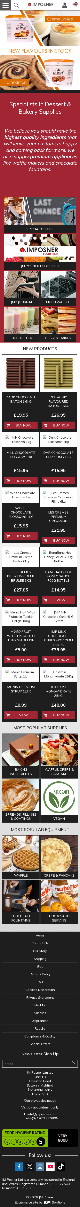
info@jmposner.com (41, 1114)
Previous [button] (5, 50)
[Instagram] (40, 1166)
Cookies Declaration (40, 990)
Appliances (40, 1021)
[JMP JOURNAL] (21, 284)
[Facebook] (19, 1166)
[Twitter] (29, 1166)
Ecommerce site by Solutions (40, 1202)
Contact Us (40, 943)
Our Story (40, 951)
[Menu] (5, 5)
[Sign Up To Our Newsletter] (73, 1063)
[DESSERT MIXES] (58, 320)
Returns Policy (40, 974)
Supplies (40, 1013)
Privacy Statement (40, 997)
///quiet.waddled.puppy (40, 1100)
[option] (40, 50)
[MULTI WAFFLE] (58, 284)
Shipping (40, 959)
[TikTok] (61, 1166)
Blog (40, 966)
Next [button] (75, 50)
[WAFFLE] (20, 854)
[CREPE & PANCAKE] (59, 854)
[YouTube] (50, 1166)
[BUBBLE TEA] (21, 320)
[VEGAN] (59, 797)
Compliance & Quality (40, 1036)
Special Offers (40, 1044)
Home (40, 935)
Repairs (40, 1028)
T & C (40, 982)
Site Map (40, 1005)
